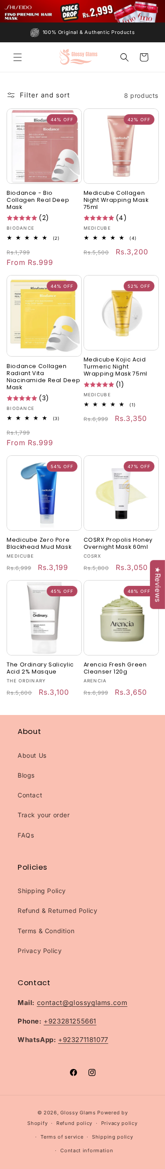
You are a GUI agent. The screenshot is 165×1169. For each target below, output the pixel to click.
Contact (30, 795)
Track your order (44, 815)
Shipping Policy (42, 890)
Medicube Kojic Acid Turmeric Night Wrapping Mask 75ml (115, 366)
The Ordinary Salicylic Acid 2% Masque (40, 668)
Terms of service (61, 1137)
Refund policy (74, 1123)
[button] (17, 57)
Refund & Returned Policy (57, 910)
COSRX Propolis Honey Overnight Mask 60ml (118, 543)
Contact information (86, 1150)
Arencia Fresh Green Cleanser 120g (115, 668)
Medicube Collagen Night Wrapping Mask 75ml (116, 200)
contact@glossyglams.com (82, 1002)
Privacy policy (119, 1123)
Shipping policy (112, 1137)
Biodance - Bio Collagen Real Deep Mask (38, 200)
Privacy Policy (40, 950)
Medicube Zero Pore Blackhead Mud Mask (39, 543)
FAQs (26, 835)
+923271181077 (83, 1039)
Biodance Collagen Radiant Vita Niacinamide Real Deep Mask (43, 377)
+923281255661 (70, 1021)
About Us (32, 755)
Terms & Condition (46, 930)
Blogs (26, 775)
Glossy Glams (77, 1112)
